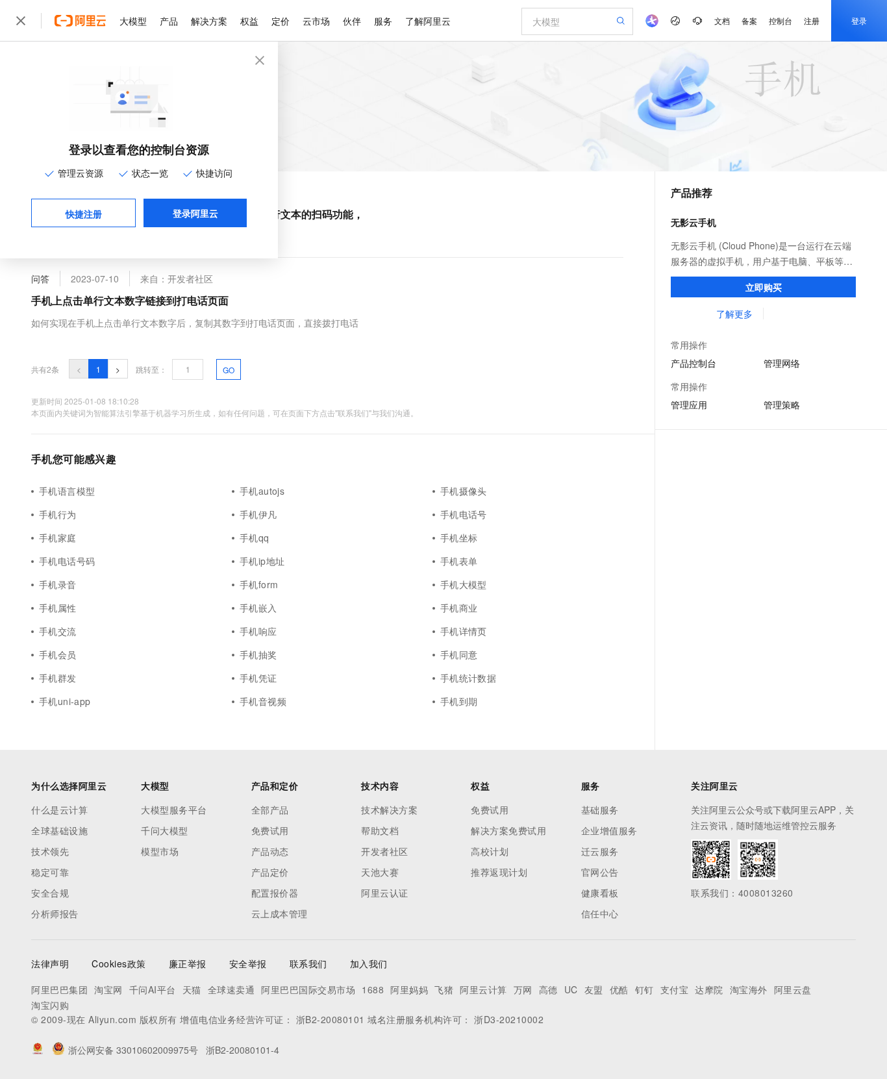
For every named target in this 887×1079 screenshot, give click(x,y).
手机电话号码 (67, 560)
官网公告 (600, 871)
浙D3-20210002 (508, 1019)
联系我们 (308, 963)
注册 (811, 20)
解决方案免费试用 (508, 830)
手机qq (254, 537)
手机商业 (459, 607)
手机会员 (58, 654)
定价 (280, 20)
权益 (249, 20)
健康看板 (600, 892)
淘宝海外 (749, 989)
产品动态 (270, 851)
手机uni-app (65, 701)
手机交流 (58, 631)
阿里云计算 (483, 989)
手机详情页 (463, 631)
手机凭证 (258, 677)
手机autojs (262, 490)
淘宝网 (108, 989)
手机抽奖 (258, 654)
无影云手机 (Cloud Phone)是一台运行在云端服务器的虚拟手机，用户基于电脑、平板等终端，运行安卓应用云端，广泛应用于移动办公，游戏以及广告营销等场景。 (762, 254)
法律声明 (50, 963)
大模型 (133, 20)
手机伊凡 (258, 514)
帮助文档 (380, 830)
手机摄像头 (463, 490)
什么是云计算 (59, 809)
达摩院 (709, 989)
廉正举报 (187, 963)
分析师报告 (55, 913)
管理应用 (689, 404)
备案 (749, 20)
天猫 (191, 989)
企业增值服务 (609, 830)
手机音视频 (263, 701)
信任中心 (600, 913)
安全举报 (248, 963)
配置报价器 (275, 892)
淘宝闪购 (50, 1004)
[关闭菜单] (21, 21)
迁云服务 (600, 851)
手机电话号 (463, 514)
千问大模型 (164, 830)
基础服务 (600, 809)
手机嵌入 (258, 607)
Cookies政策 (119, 963)
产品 (169, 20)
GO (228, 369)
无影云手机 (693, 222)
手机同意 (459, 654)
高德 (548, 989)
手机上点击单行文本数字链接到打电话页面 (130, 300)
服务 (383, 20)
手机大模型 (463, 584)
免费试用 (270, 830)
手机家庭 (58, 537)
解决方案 (209, 20)
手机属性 (58, 607)
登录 (859, 20)
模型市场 (160, 851)
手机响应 (258, 631)
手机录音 (58, 584)
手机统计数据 (468, 677)
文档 (722, 20)
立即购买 (763, 286)
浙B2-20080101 (330, 1019)
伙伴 (352, 20)
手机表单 (459, 560)
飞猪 (443, 989)
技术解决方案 (389, 809)
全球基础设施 (59, 830)
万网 (523, 989)
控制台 (780, 20)
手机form (259, 584)
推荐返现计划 (499, 871)
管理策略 (782, 404)
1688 (373, 989)
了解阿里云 (428, 20)
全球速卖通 (231, 989)
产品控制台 (693, 362)
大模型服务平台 (174, 809)
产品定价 (270, 871)
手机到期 (459, 701)
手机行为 (58, 514)
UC (571, 989)
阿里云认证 (384, 892)
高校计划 (489, 851)
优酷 (619, 989)
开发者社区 (384, 851)
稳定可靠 (50, 871)
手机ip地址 (262, 560)
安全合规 (50, 892)
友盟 (593, 989)
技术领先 (50, 851)
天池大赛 (380, 871)
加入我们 (369, 963)
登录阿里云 (195, 212)
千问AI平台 (152, 989)
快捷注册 (84, 213)
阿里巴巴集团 (59, 989)
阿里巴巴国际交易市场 (308, 989)
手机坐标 (459, 537)
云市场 (316, 20)
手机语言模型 (67, 490)
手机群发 (58, 677)
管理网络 (782, 362)
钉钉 (644, 989)
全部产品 (270, 809)
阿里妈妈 (409, 989)
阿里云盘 (793, 989)
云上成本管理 (279, 913)
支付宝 (674, 989)
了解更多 (734, 313)
